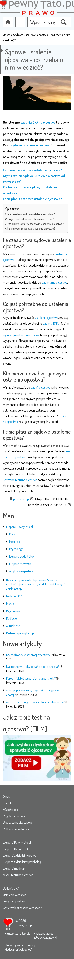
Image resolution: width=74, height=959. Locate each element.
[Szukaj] (64, 22)
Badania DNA (14, 596)
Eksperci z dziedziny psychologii (22, 862)
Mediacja (14, 542)
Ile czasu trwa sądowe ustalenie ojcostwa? (31, 214)
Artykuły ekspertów (21, 571)
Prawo (13, 534)
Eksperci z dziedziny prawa (19, 855)
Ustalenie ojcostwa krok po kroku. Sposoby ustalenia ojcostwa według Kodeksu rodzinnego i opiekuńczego (35, 584)
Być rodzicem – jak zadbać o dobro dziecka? (32, 667)
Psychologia (16, 549)
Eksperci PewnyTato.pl (19, 527)
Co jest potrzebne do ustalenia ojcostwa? (31, 219)
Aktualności (13, 626)
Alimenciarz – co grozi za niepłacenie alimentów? (35, 702)
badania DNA (51, 323)
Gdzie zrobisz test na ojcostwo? (22, 908)
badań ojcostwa (40, 387)
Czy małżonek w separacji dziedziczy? (28, 655)
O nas (6, 796)
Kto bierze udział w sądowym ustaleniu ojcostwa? (36, 223)
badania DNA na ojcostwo (38, 122)
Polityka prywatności (16, 829)
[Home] (8, 22)
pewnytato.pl (21, 499)
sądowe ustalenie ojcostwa (30, 145)
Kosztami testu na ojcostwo (20, 480)
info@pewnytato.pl (45, 938)
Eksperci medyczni (20, 564)
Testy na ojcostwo (14, 901)
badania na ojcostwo (54, 282)
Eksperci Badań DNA (21, 556)
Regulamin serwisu (15, 816)
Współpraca (10, 809)
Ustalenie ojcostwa (14, 895)
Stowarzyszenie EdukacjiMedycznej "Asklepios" (20, 947)
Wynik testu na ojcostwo (18, 875)
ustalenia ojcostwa (46, 318)
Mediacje (11, 618)
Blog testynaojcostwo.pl (18, 822)
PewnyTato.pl (24, 925)
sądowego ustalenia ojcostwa (21, 335)
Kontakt (8, 803)
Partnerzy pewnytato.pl (20, 633)
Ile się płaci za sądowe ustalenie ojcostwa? (31, 228)
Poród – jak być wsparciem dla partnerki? (31, 678)
